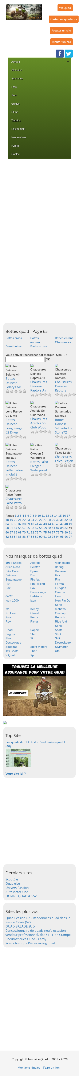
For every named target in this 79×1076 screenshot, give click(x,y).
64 (66, 528)
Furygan (60, 588)
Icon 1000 (12, 600)
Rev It (9, 621)
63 (62, 528)
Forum (15, 145)
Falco (58, 575)
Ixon (33, 600)
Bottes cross (13, 338)
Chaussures (63, 342)
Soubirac (11, 646)
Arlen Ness (12, 567)
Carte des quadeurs (63, 19)
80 (66, 532)
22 (24, 520)
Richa (34, 621)
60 (50, 528)
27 (45, 520)
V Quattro (11, 655)
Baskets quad (39, 346)
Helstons (36, 596)
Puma (34, 617)
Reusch (60, 617)
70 (24, 532)
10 (39, 515)
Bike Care (12, 571)
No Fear (10, 613)
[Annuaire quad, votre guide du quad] (24, 9)
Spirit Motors (38, 646)
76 (50, 532)
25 (37, 520)
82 (7, 536)
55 (29, 528)
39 (29, 524)
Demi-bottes (13, 346)
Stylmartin (61, 646)
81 (70, 532)
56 (33, 528)
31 (62, 520)
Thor (33, 651)
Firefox (35, 579)
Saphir (34, 630)
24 (33, 520)
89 (37, 536)
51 (12, 528)
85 (20, 536)
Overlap (60, 613)
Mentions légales (29, 1067)
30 (58, 520)
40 (33, 524)
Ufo (57, 651)
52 (16, 528)
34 (7, 524)
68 (16, 532)
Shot (58, 634)
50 (7, 528)
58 (41, 528)
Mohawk (60, 609)
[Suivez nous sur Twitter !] (69, 53)
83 (12, 536)
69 (20, 532)
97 (70, 536)
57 (37, 528)
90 (41, 536)
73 (37, 532)
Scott (58, 630)
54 (24, 528)
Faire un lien (51, 1067)
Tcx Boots (11, 651)
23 (29, 520)
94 (58, 536)
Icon (58, 596)
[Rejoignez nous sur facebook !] (60, 53)
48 (66, 524)
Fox (8, 588)
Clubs (14, 112)
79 (62, 532)
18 (7, 520)
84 (16, 536)
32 (66, 520)
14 (56, 515)
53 (20, 528)
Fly (7, 583)
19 (12, 520)
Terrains (16, 120)
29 (54, 520)
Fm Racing (37, 583)
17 (68, 515)
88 (33, 536)
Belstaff (35, 567)
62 (58, 528)
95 (62, 536)
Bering (59, 567)
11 (44, 515)
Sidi (32, 638)
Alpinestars (62, 562)
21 (20, 520)
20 (16, 520)
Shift (33, 634)
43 (45, 524)
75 (45, 532)
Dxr (32, 575)
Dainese (60, 571)
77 (54, 532)
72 (33, 532)
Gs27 (9, 596)
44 (50, 524)
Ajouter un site (61, 30)
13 (52, 515)
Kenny (34, 609)
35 (12, 524)
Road (9, 630)
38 (24, 524)
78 (58, 532)
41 (37, 524)
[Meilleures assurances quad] (34, 689)
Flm (57, 579)
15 (60, 515)
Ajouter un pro (61, 41)
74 (41, 532)
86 (24, 536)
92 (50, 536)
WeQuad (65, 7)
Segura (10, 634)
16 (65, 515)
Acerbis (35, 562)
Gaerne (60, 592)
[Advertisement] (39, 200)
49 (70, 524)
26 (41, 520)
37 (20, 524)
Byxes (34, 571)
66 (7, 532)
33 (70, 520)
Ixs (7, 609)
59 (45, 528)
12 (48, 515)
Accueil (15, 61)
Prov (8, 617)
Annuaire (16, 70)
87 (29, 536)
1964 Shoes (13, 562)
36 (16, 524)
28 (50, 520)
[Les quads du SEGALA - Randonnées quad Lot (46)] (18, 757)
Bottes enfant (64, 338)
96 (66, 536)
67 (12, 532)
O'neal (34, 613)
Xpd (33, 655)
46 (58, 524)
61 (54, 528)
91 (45, 536)
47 (62, 524)
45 (54, 524)
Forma (59, 583)
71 (29, 532)
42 (41, 524)
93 (54, 536)
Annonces (17, 78)
